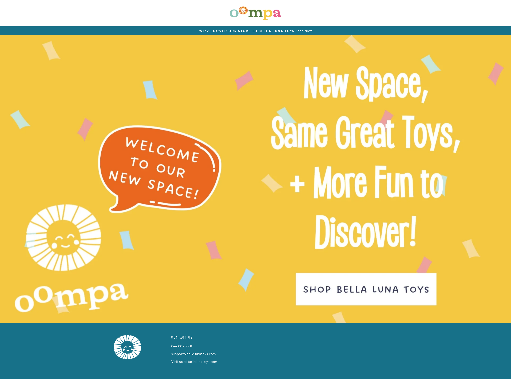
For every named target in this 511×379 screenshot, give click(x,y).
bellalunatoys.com (202, 361)
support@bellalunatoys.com (193, 354)
